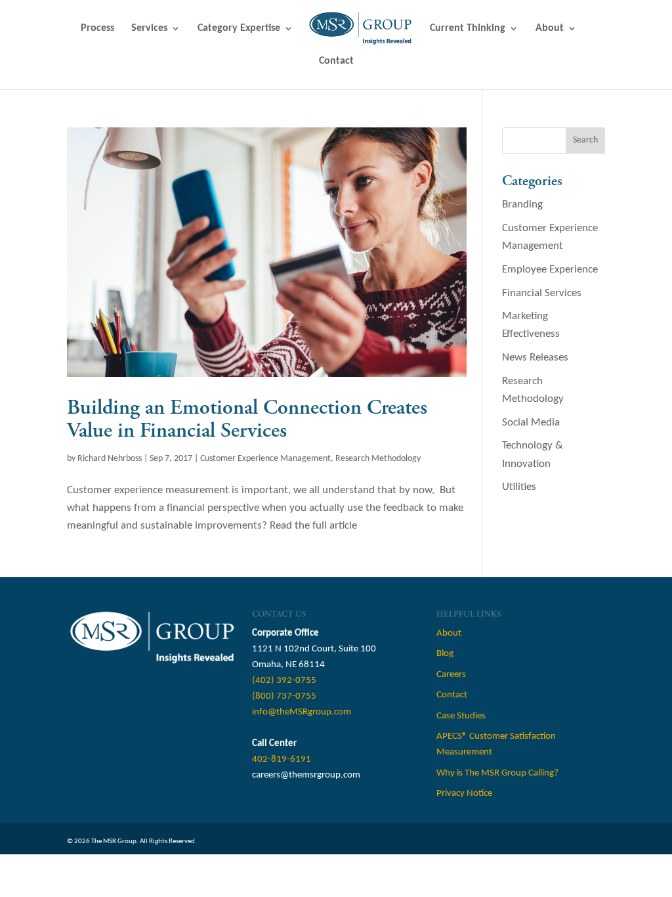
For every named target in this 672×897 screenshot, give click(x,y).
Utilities (519, 486)
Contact (336, 61)
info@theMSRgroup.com (301, 712)
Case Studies (461, 716)
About (550, 28)
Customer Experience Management (265, 459)
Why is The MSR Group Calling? (497, 773)
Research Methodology (378, 459)
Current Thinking (467, 28)
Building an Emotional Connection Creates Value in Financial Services (247, 419)
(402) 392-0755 (284, 681)
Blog (444, 654)
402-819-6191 (281, 759)
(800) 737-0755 (284, 696)
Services (149, 28)
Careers (451, 675)
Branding (522, 204)
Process (97, 28)
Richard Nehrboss (109, 459)
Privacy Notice (464, 794)
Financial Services (541, 293)
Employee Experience (550, 269)
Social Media (531, 422)
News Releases (535, 357)
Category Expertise (239, 28)
